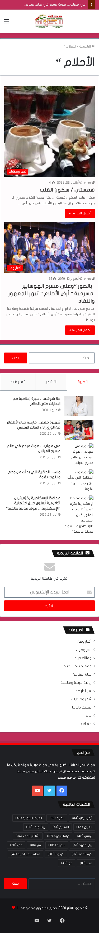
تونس (84, 836)
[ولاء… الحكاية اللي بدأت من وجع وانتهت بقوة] (78, 480)
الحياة (56, 818)
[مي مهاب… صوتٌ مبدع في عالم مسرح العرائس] (78, 454)
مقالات (86, 724)
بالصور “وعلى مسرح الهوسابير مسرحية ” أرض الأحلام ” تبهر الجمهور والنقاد (51, 293)
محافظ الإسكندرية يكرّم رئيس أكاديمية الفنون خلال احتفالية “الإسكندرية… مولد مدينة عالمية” (33, 503)
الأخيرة (83, 382)
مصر (86, 863)
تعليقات (18, 382)
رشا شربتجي (28, 836)
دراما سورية (58, 836)
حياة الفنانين (82, 674)
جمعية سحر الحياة (78, 666)
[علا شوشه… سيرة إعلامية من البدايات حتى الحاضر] (78, 406)
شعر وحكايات (81, 699)
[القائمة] (6, 23)
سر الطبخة (84, 691)
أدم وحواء (84, 650)
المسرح (61, 827)
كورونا (56, 854)
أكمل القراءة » (80, 213)
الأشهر (51, 382)
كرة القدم (82, 854)
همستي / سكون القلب (67, 190)
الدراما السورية (28, 818)
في (16, 845)
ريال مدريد (82, 845)
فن (35, 845)
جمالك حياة (83, 658)
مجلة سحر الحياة (25, 854)
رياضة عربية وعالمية (76, 683)
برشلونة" (35, 827)
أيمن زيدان (82, 818)
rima (87, 182)
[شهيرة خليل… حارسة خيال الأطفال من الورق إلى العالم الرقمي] (78, 430)
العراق (84, 827)
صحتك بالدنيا (82, 707)
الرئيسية (85, 46)
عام (89, 716)
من (66, 863)
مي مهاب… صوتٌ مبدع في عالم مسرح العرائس (50, 4)
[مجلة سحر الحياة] (49, 21)
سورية (56, 845)
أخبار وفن (84, 641)
